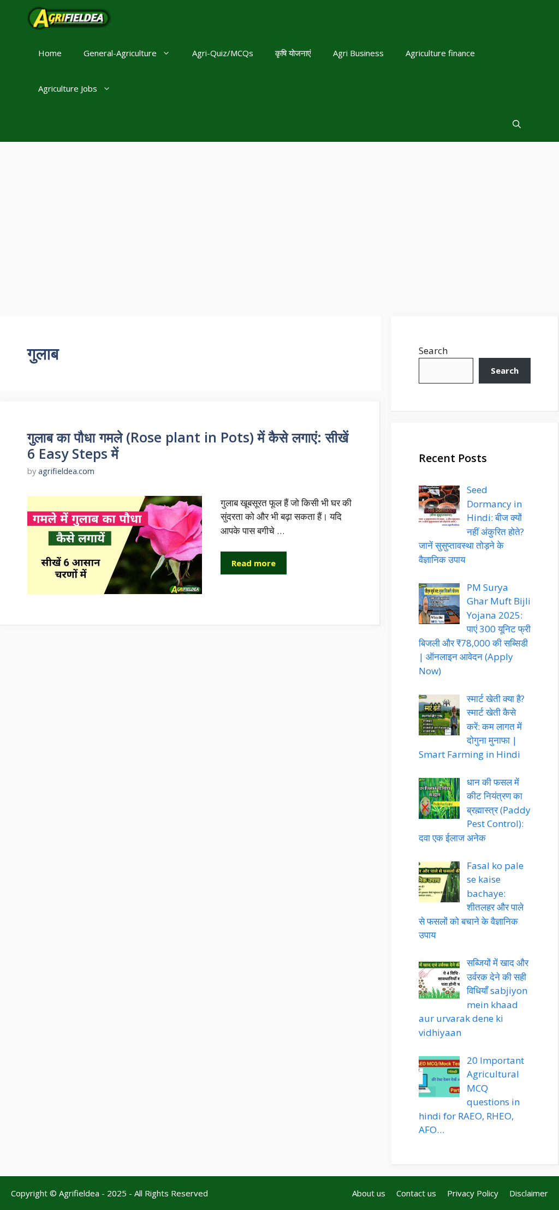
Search (433, 350)
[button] (517, 124)
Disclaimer (528, 1193)
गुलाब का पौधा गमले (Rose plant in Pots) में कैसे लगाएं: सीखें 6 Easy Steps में (188, 445)
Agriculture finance (440, 52)
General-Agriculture (120, 52)
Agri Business (358, 52)
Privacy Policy (472, 1193)
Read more (253, 563)
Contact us (416, 1193)
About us (368, 1193)
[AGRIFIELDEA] (69, 17)
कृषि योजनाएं (293, 52)
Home (50, 52)
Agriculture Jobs (67, 88)
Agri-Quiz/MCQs (222, 52)
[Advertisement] (279, 223)
